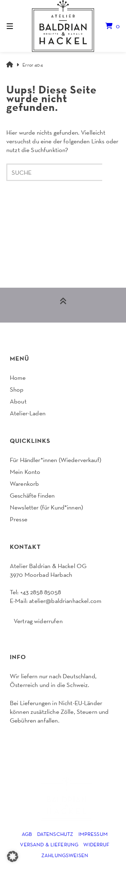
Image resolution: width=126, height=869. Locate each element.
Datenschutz (55, 834)
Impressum (93, 834)
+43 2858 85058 (40, 592)
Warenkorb (24, 483)
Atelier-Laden (28, 413)
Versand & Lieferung (49, 844)
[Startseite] (63, 26)
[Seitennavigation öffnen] (17, 25)
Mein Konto (25, 472)
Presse (18, 519)
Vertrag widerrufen (38, 621)
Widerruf (96, 844)
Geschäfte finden (32, 495)
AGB (27, 834)
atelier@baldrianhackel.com (65, 601)
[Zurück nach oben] (62, 305)
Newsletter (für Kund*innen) (46, 507)
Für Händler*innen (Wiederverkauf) (55, 460)
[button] (12, 856)
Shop (17, 389)
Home (18, 377)
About (18, 401)
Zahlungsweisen (64, 855)
